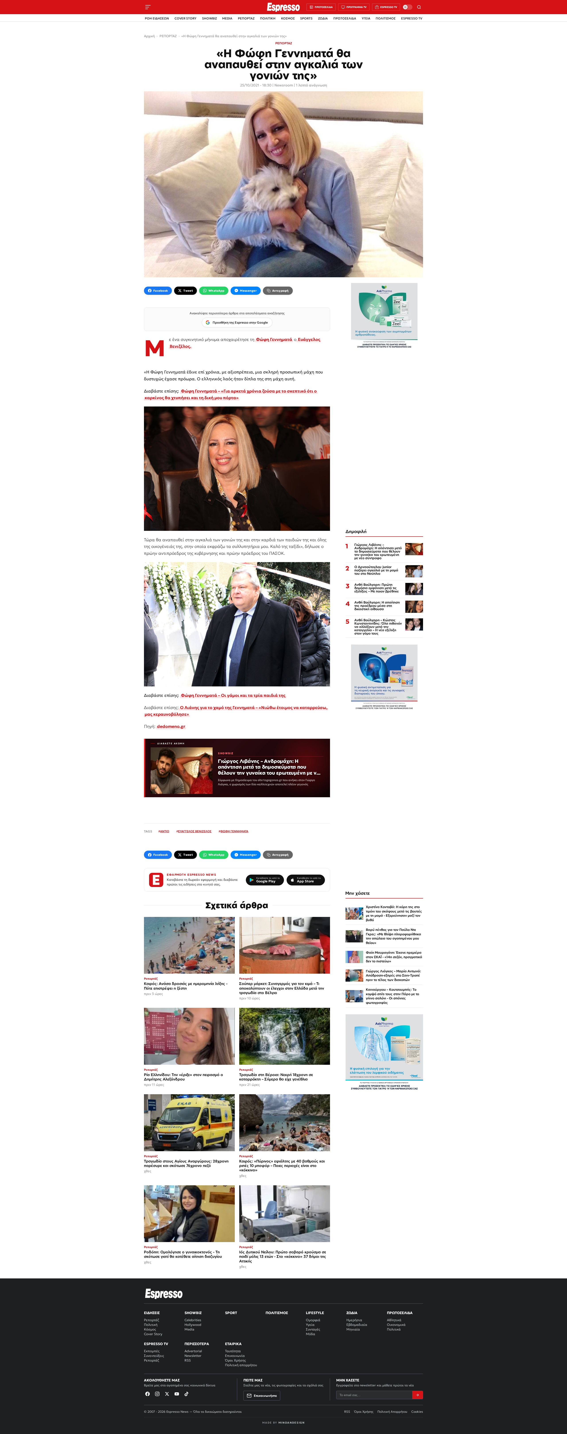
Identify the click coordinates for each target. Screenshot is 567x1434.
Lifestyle (315, 1313)
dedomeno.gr (171, 726)
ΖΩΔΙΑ (323, 18)
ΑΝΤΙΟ (164, 831)
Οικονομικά (396, 1325)
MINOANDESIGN (291, 1422)
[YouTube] (176, 1393)
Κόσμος (150, 1329)
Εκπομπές (151, 1351)
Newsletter (192, 1356)
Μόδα (310, 1334)
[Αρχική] (164, 1293)
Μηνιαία (353, 1329)
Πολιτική (150, 1325)
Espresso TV (156, 1344)
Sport (231, 1313)
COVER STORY (185, 18)
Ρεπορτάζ (151, 1320)
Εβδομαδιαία (356, 1325)
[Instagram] (157, 1393)
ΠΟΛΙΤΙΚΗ (268, 18)
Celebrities (192, 1320)
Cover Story (153, 1334)
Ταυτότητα (233, 1351)
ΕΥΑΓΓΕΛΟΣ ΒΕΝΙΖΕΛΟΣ (195, 831)
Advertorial (193, 1351)
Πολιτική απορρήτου (241, 1365)
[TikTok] (186, 1393)
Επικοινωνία (235, 1356)
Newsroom (283, 85)
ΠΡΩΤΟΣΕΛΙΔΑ (344, 18)
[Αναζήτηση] (419, 7)
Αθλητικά (394, 1320)
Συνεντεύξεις (154, 1356)
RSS (187, 1360)
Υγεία (310, 1325)
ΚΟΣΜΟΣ (288, 18)
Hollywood (192, 1325)
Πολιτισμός (277, 1313)
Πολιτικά (394, 1329)
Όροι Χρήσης (235, 1360)
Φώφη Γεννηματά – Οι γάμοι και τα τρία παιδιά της (233, 695)
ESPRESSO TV (411, 18)
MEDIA (227, 18)
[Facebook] (147, 1393)
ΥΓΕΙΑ (366, 18)
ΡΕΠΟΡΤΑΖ (246, 18)
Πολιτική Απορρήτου (392, 1411)
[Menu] (148, 7)
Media (189, 1329)
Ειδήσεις (152, 1313)
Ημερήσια (354, 1320)
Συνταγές (313, 1329)
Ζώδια (351, 1313)
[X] (167, 1393)
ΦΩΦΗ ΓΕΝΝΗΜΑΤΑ (234, 831)
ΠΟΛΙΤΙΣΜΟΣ (386, 18)
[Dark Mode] (407, 7)
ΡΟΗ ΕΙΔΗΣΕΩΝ (157, 18)
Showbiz (193, 1313)
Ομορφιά (313, 1320)
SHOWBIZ (209, 18)
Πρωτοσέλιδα (400, 1313)
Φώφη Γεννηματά (274, 339)
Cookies (417, 1411)
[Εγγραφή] (417, 1395)
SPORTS (306, 18)
